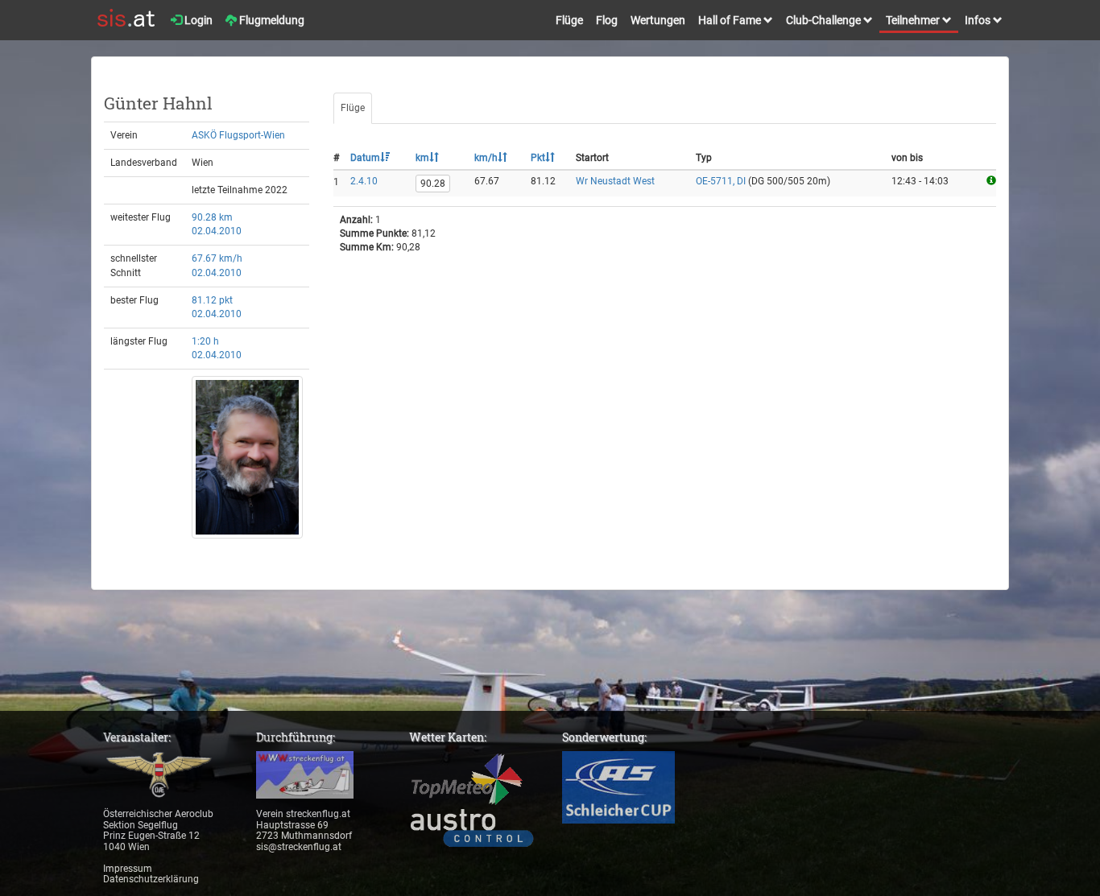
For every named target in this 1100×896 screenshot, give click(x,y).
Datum (365, 157)
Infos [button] (979, 20)
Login (197, 20)
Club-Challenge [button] (824, 20)
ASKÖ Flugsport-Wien (238, 135)
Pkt (538, 157)
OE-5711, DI (721, 181)
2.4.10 (364, 181)
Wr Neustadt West (615, 181)
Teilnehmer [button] (914, 20)
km (422, 157)
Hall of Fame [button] (730, 20)
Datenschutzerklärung (151, 879)
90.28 (432, 183)
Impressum (127, 868)
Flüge (569, 20)
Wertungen (658, 20)
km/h (486, 157)
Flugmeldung (270, 20)
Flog (607, 20)
